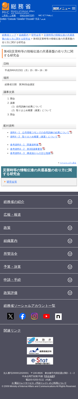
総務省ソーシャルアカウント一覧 (29, 306)
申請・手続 (12, 280)
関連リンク (12, 330)
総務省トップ (9, 35)
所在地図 (49, 376)
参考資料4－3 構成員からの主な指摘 (30, 153)
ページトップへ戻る (68, 163)
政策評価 (10, 293)
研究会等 (36, 35)
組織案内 (23, 35)
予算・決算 (12, 267)
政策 (7, 228)
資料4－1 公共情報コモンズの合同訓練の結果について (39, 132)
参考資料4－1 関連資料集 (24, 144)
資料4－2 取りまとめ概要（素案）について (34, 136)
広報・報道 (12, 215)
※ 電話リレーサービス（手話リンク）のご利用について (39, 383)
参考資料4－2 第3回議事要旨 (26, 149)
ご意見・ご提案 (9, 15)
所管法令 (10, 254)
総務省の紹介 (14, 202)
